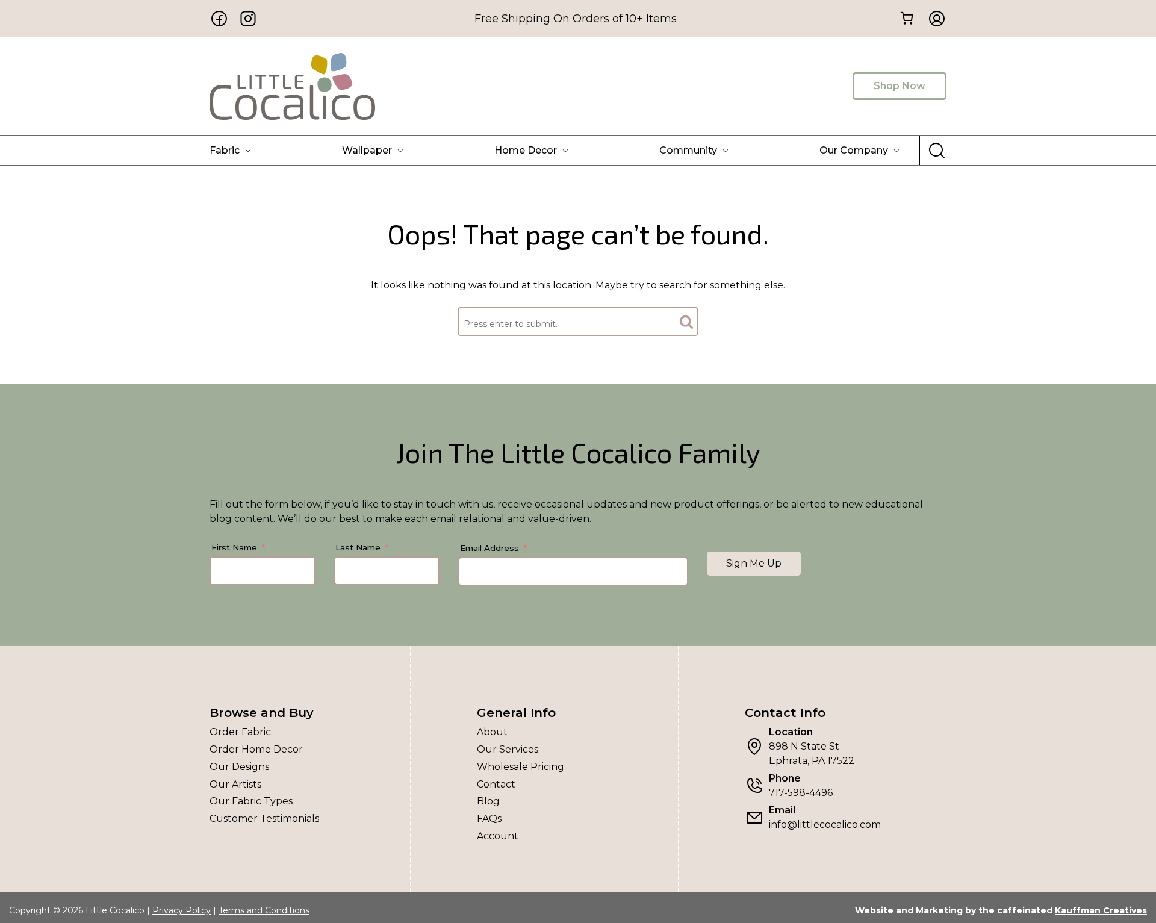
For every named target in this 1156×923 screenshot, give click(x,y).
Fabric (225, 150)
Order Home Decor (256, 749)
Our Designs (239, 766)
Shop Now (899, 86)
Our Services (507, 749)
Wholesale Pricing (520, 766)
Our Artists (235, 784)
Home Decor (525, 150)
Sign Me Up (754, 563)
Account (497, 836)
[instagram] (248, 18)
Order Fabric (240, 732)
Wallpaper (367, 150)
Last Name (358, 547)
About (492, 732)
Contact (496, 784)
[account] (933, 18)
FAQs (489, 818)
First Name (234, 547)
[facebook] (219, 18)
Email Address (489, 548)
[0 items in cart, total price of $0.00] (906, 17)
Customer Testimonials (264, 818)
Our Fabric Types (251, 801)
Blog (488, 801)
